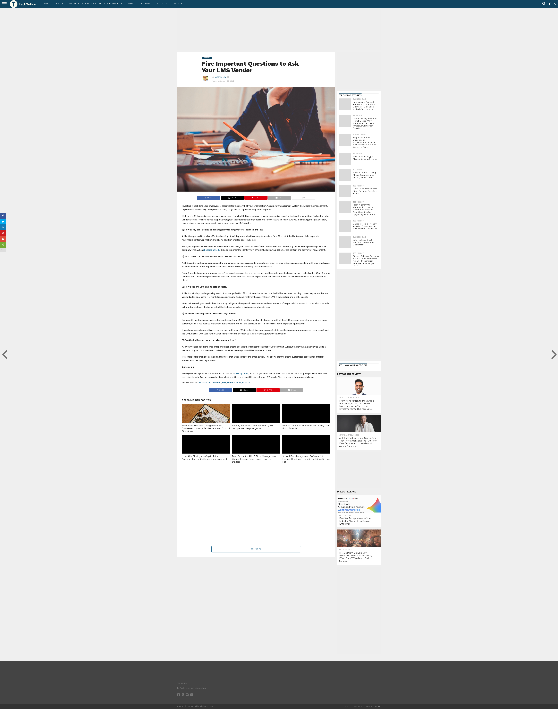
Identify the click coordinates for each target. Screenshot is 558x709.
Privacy (368, 707)
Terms (378, 707)
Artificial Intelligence (110, 3)
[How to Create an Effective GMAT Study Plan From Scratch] (306, 418)
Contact (358, 707)
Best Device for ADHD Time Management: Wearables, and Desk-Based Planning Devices (254, 459)
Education (205, 383)
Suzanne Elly (220, 77)
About (348, 707)
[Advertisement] (279, 29)
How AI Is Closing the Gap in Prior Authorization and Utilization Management (204, 457)
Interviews (145, 3)
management (234, 383)
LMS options (241, 373)
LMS (224, 383)
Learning (216, 383)
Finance (131, 3)
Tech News (71, 3)
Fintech (57, 3)
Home (46, 3)
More (177, 3)
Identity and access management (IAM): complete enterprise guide (253, 427)
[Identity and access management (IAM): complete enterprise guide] (256, 418)
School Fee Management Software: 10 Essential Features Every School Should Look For (306, 459)
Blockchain (88, 3)
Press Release (162, 3)
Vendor (246, 383)
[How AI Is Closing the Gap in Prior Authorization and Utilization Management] (206, 449)
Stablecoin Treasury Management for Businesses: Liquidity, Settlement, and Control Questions (206, 428)
